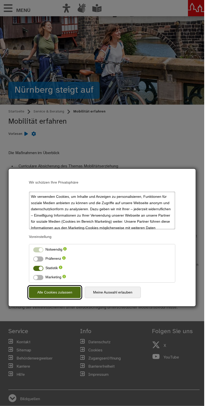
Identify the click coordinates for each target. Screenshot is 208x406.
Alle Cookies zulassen (54, 292)
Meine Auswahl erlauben (112, 292)
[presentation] (65, 249)
